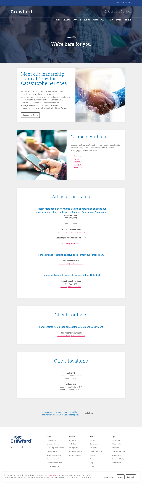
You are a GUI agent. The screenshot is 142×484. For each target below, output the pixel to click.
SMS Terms (115, 448)
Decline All (130, 477)
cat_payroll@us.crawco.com (71, 263)
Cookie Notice (116, 455)
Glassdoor (77, 167)
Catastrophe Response (54, 463)
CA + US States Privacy (119, 451)
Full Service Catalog (53, 466)
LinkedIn (76, 162)
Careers (119, 20)
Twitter (76, 159)
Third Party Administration (55, 448)
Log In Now (88, 413)
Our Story (93, 440)
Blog (91, 463)
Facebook (77, 156)
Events (95, 20)
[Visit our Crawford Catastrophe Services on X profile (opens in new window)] (22, 447)
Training (77, 20)
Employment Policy (118, 459)
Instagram (77, 164)
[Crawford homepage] (22, 11)
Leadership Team (30, 115)
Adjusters (67, 20)
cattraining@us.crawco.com (71, 243)
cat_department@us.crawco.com (71, 232)
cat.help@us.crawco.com (71, 287)
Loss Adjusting (51, 440)
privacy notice (51, 475)
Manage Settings (108, 477)
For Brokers (72, 444)
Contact (110, 20)
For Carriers (72, 440)
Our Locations (94, 444)
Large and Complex (53, 444)
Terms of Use (116, 440)
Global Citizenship (96, 451)
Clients (87, 20)
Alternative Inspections (54, 459)
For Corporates (73, 448)
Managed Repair (52, 451)
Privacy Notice (116, 444)
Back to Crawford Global (123, 2)
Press (92, 459)
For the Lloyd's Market (76, 451)
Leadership (93, 448)
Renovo (128, 20)
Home (58, 20)
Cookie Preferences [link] (118, 462)
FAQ (102, 20)
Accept (120, 477)
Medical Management (54, 455)
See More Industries (75, 455)
